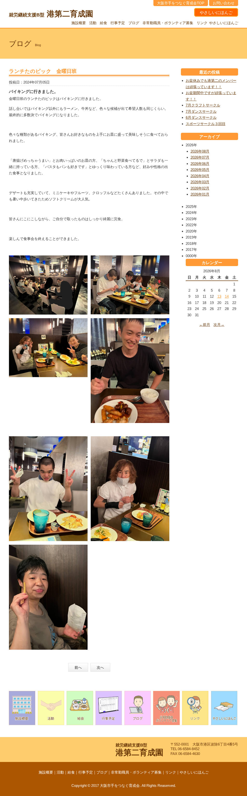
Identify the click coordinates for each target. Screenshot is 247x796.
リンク (202, 23)
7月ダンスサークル (201, 111)
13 (219, 296)
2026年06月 (200, 164)
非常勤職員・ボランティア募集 (168, 23)
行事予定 (117, 23)
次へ (100, 667)
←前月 (204, 325)
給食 (103, 23)
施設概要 (78, 23)
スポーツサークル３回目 (206, 124)
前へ (78, 667)
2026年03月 (200, 182)
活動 (92, 23)
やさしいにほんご (216, 12)
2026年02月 (200, 188)
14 (227, 296)
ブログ (133, 23)
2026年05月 (200, 170)
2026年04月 (200, 176)
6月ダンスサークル (201, 117)
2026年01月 (200, 194)
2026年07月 (200, 157)
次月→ (218, 325)
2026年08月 (200, 151)
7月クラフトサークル (203, 105)
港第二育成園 (51, 13)
